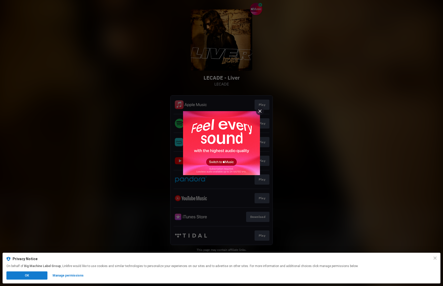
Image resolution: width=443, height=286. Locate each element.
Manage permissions (68, 275)
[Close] (435, 258)
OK (27, 275)
